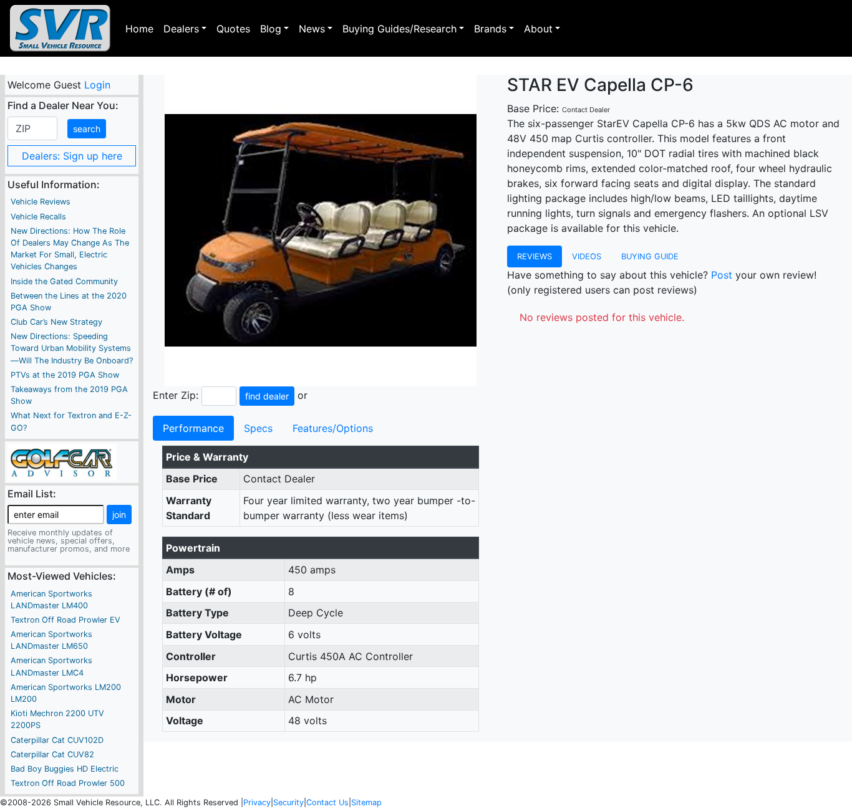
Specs (258, 428)
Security (288, 802)
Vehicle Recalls (38, 216)
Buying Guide (650, 256)
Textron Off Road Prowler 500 (68, 783)
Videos (586, 256)
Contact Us (327, 802)
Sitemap (366, 802)
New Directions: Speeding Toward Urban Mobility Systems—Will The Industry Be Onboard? (72, 348)
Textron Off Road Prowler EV (65, 620)
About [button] (538, 28)
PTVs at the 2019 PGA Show (65, 375)
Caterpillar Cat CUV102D (57, 740)
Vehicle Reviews (40, 201)
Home (139, 28)
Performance (193, 428)
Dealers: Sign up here (72, 156)
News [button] (312, 28)
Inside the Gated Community (64, 281)
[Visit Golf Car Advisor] (62, 461)
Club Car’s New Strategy (56, 322)
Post (721, 275)
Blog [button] (270, 28)
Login (96, 85)
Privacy (257, 802)
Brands (490, 28)
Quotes (233, 28)
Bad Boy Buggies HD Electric (65, 768)
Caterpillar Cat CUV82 (52, 754)
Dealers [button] (181, 28)
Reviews (534, 256)
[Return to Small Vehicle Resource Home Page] (60, 28)
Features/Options (333, 428)
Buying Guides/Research (399, 28)
